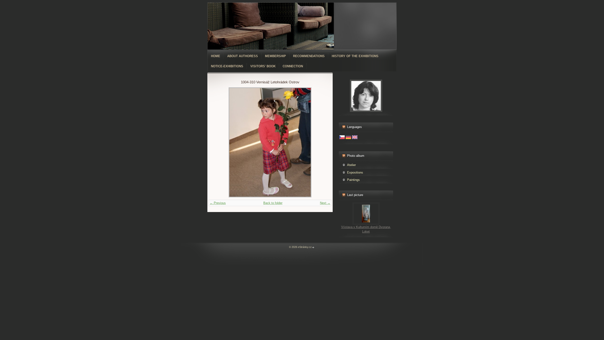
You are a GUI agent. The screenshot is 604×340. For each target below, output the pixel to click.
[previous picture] (222, 142)
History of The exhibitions (355, 56)
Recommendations (309, 56)
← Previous (218, 203)
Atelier (351, 165)
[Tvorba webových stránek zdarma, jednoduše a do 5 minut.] (313, 247)
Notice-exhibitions (227, 66)
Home (215, 56)
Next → (325, 203)
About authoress (242, 56)
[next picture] (318, 142)
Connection (293, 66)
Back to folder (272, 203)
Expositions (355, 172)
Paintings (353, 180)
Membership (275, 56)
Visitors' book (263, 66)
